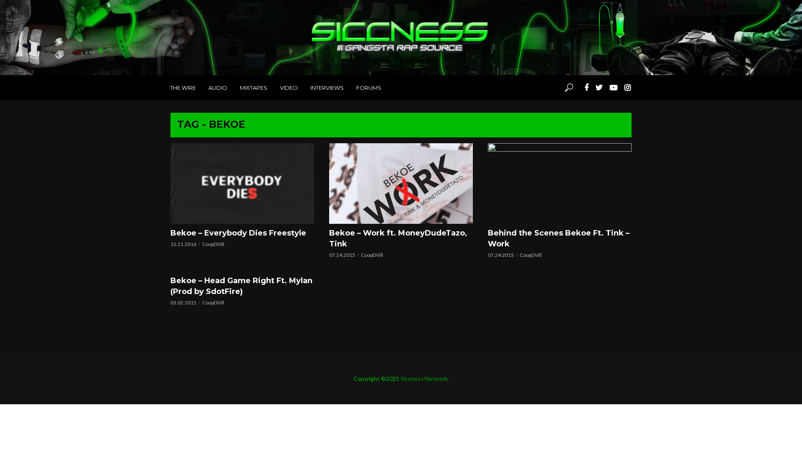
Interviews (327, 87)
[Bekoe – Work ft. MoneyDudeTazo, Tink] (401, 183)
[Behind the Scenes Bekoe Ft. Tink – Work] (560, 183)
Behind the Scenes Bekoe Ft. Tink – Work (558, 238)
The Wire (183, 87)
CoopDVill (213, 244)
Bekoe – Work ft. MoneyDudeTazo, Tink (398, 238)
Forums (368, 87)
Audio (217, 87)
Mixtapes (253, 87)
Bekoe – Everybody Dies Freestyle (238, 233)
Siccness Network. (425, 378)
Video (289, 87)
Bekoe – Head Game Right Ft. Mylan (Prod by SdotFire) (241, 286)
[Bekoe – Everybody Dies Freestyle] (242, 183)
